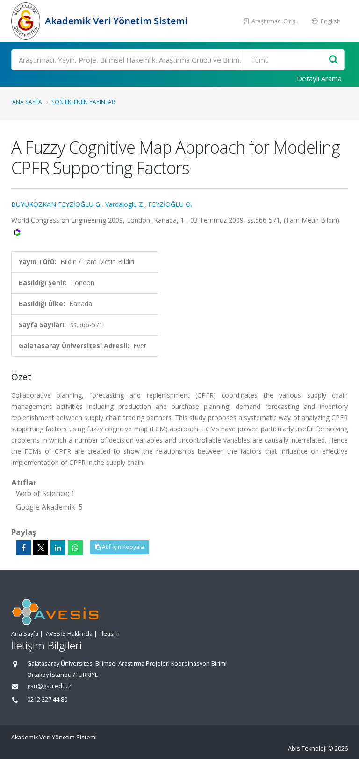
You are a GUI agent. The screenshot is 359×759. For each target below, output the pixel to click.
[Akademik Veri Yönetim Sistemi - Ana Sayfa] (27, 21)
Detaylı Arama (319, 78)
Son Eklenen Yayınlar (83, 101)
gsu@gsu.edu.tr (49, 686)
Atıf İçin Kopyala (122, 547)
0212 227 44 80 (47, 699)
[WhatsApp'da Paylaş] (75, 547)
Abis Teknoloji (307, 748)
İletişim (110, 634)
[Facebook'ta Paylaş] (23, 547)
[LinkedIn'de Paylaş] (57, 547)
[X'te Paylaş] (40, 547)
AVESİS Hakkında (69, 634)
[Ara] (333, 59)
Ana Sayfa (27, 101)
